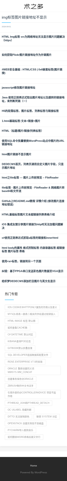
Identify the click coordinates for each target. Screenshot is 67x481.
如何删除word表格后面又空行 (24, 437)
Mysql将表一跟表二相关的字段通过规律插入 (31, 314)
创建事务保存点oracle (20, 379)
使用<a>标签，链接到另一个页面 (21, 261)
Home (33, 465)
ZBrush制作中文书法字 (20, 385)
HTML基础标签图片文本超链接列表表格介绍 (28, 214)
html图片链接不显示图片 (16, 154)
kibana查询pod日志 (19, 341)
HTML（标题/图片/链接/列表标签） (23, 130)
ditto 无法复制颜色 (18, 416)
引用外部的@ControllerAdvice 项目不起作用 (32, 394)
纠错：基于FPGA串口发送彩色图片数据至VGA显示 (32, 271)
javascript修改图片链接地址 (18, 87)
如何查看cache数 (17, 327)
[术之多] (33, 6)
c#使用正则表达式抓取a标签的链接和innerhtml (30, 237)
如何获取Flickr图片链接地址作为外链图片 (27, 54)
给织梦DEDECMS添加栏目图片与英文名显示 (29, 281)
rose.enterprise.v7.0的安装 (25, 361)
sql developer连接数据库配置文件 (28, 355)
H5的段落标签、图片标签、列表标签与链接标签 (30, 110)
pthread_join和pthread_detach (28, 403)
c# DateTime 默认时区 (20, 334)
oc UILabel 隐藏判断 (19, 409)
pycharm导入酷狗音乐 (20, 430)
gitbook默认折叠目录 (20, 348)
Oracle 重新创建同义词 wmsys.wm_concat (21, 370)
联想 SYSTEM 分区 (46, 416)
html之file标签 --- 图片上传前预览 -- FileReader (30, 177)
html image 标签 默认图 (21, 321)
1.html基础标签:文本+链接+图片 (21, 120)
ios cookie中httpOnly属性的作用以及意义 (32, 307)
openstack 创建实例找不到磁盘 (26, 423)
